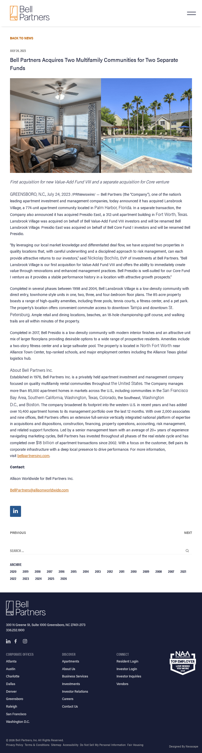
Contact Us (70, 706)
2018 (38, 571)
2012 (110, 571)
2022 (13, 578)
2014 (86, 571)
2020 (13, 571)
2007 (171, 571)
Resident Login (127, 661)
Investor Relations (75, 691)
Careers (67, 698)
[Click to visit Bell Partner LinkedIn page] (8, 641)
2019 (25, 571)
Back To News (21, 37)
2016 (61, 571)
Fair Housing (135, 745)
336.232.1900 (15, 629)
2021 (183, 571)
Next (188, 532)
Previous (18, 532)
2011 (121, 571)
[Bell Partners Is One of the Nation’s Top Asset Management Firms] (29, 13)
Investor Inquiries (129, 676)
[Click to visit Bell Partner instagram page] (25, 641)
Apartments (70, 661)
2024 (38, 578)
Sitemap (56, 745)
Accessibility (70, 745)
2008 (158, 571)
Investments (71, 683)
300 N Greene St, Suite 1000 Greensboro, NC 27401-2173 (45, 624)
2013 (98, 571)
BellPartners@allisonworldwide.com (39, 489)
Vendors (122, 683)
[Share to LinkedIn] (15, 511)
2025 (51, 578)
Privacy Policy (14, 745)
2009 (146, 571)
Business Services (75, 676)
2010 (134, 571)
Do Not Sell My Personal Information (103, 745)
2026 (63, 578)
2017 (49, 571)
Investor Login (127, 668)
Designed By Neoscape (183, 746)
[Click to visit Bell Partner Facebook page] (16, 641)
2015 (74, 571)
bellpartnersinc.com (33, 455)
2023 (26, 578)
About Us (68, 668)
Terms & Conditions (37, 745)
